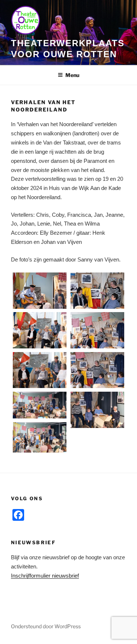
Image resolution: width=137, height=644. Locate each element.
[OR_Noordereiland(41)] (98, 370)
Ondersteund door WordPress (46, 626)
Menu (72, 75)
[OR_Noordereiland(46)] (98, 410)
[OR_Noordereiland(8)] (40, 290)
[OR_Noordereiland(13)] (40, 330)
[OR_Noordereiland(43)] (40, 405)
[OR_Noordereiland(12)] (98, 290)
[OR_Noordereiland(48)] (40, 437)
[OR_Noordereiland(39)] (40, 370)
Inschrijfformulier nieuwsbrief (45, 575)
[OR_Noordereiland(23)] (98, 330)
